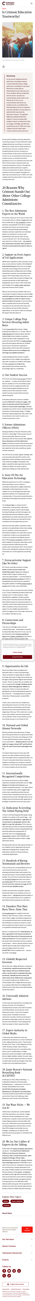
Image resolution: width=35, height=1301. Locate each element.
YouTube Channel (10, 879)
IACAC (19, 1172)
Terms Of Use (5, 1289)
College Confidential (16, 636)
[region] (17, 650)
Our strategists (20, 222)
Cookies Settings (17, 652)
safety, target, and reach (22, 285)
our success (21, 379)
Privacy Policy (26, 1289)
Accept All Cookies (17, 657)
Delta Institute (27, 341)
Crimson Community (15, 540)
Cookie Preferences (16, 1289)
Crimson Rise (10, 329)
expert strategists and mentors (23, 1148)
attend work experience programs (13, 579)
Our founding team (8, 913)
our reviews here (7, 882)
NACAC (28, 1172)
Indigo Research (7, 334)
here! (14, 953)
